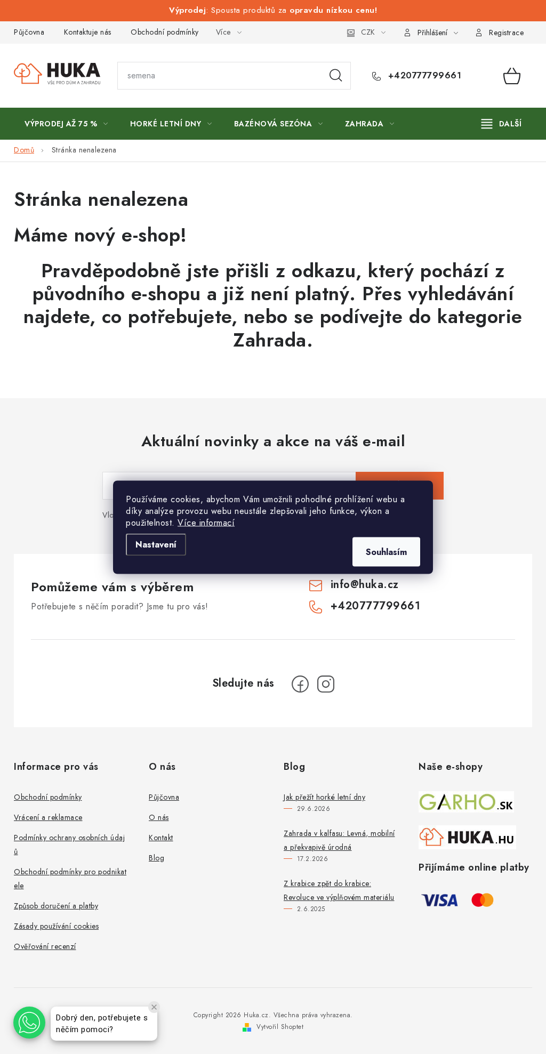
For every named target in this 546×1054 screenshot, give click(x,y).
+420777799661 (423, 75)
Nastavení (155, 544)
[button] (29, 1023)
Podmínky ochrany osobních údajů (69, 844)
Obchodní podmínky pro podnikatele (70, 878)
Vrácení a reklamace (48, 817)
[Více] (501, 124)
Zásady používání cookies (56, 926)
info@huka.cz (365, 584)
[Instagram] (325, 684)
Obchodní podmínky (165, 32)
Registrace (506, 32)
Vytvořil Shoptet (279, 1027)
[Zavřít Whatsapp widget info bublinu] (154, 1007)
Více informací (206, 522)
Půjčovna (29, 32)
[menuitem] (66, 124)
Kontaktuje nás (87, 32)
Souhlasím (386, 551)
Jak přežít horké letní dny (324, 797)
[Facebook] (300, 684)
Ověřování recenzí (45, 946)
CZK (368, 32)
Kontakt (161, 837)
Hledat (336, 76)
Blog (156, 857)
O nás (159, 817)
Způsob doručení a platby (56, 905)
